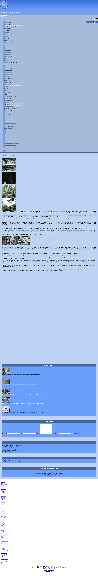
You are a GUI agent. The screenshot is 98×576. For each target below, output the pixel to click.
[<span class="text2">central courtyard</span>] (9, 191)
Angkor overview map (10, 96)
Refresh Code (76, 433)
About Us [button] (6, 20)
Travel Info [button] (6, 30)
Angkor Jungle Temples (11, 110)
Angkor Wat (8, 102)
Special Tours (8, 138)
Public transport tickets (10, 145)
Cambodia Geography (10, 45)
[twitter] (94, 23)
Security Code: (55, 433)
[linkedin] (92, 23)
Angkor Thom (8, 104)
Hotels (6, 150)
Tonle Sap (7, 60)
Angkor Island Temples (10, 112)
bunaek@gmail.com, (51, 567)
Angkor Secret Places (10, 116)
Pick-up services (9, 128)
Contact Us (8, 28)
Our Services (8, 24)
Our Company (8, 22)
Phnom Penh (8, 50)
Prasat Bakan (8, 80)
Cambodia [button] (6, 44)
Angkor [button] (5, 94)
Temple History (9, 98)
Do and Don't (8, 40)
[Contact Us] (88, 23)
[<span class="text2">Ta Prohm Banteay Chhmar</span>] (9, 204)
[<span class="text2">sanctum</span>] (9, 177)
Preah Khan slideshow (10, 121)
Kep (6, 58)
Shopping (7, 38)
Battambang (8, 54)
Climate (7, 32)
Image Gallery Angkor (10, 123)
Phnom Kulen (8, 72)
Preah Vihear (8, 82)
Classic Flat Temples (10, 108)
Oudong (7, 86)
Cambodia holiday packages (12, 143)
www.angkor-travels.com (49, 570)
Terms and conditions (10, 26)
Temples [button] (6, 64)
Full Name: (4, 433)
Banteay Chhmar (9, 84)
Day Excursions (9, 130)
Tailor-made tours (9, 126)
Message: (38, 433)
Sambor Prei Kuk (9, 78)
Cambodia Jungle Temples (11, 62)
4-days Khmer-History (10, 147)
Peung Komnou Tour (10, 132)
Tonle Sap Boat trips (10, 136)
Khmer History (8, 48)
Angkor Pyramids (9, 106)
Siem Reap (8, 52)
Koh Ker (7, 76)
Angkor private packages (11, 134)
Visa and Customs (9, 34)
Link (6, 42)
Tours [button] (5, 124)
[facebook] (97, 23)
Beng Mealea (8, 74)
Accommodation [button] (7, 148)
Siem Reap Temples (10, 100)
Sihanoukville (8, 56)
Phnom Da (7, 92)
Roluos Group (8, 68)
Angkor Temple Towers (10, 114)
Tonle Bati (7, 88)
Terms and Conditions (4, 484)
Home (5, 19)
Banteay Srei (8, 70)
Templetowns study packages (12, 141)
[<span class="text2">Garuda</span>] (9, 164)
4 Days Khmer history (4, 561)
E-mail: (21, 433)
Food (6, 36)
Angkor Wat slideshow (10, 118)
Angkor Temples (9, 65)
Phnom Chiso (8, 90)
